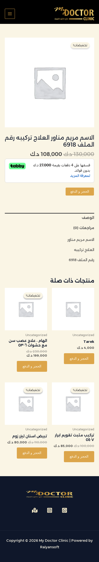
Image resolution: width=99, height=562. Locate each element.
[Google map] (34, 510)
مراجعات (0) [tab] (83, 228)
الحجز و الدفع (79, 191)
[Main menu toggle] (10, 14)
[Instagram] (49, 510)
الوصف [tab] (88, 218)
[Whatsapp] (64, 510)
